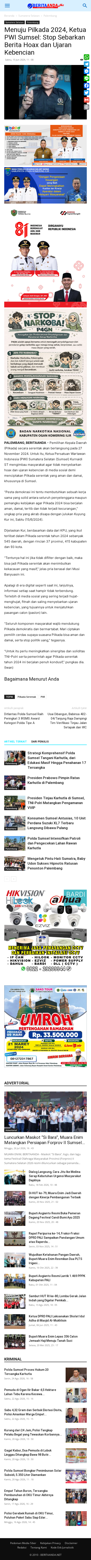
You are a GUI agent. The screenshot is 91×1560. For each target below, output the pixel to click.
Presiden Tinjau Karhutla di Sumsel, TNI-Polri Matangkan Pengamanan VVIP (56, 803)
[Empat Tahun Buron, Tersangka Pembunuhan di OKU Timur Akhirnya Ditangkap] (76, 1496)
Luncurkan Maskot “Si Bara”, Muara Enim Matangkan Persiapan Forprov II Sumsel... (44, 1140)
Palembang (50, 15)
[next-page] (13, 879)
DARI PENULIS (40, 741)
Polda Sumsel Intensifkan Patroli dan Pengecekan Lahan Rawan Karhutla (54, 843)
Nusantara (11, 828)
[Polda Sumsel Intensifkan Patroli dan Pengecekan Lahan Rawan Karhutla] (14, 843)
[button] (7, 5)
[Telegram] (86, 64)
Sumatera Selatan (29, 15)
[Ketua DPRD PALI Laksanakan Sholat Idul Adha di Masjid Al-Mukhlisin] (14, 1321)
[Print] (86, 107)
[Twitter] (86, 92)
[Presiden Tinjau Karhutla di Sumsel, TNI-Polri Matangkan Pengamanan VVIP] (14, 803)
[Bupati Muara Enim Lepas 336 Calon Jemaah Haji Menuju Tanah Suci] (14, 1341)
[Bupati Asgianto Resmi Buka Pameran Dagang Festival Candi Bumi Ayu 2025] (14, 1218)
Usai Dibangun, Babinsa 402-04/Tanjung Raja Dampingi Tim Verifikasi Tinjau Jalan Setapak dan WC (67, 720)
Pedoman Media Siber (23, 1543)
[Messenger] (86, 71)
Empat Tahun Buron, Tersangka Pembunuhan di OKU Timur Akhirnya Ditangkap (28, 1495)
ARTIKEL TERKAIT (15, 741)
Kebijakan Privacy (50, 1543)
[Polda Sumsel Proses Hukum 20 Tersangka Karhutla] (76, 1375)
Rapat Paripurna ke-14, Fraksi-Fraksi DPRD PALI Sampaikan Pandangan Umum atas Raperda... (56, 1238)
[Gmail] (86, 99)
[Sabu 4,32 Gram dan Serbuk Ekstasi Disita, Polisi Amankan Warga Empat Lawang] (76, 1415)
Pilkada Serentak (27, 696)
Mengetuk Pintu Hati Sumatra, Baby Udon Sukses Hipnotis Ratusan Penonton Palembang (56, 863)
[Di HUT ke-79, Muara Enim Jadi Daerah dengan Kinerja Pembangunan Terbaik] (14, 1198)
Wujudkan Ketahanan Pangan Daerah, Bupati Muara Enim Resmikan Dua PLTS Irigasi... (55, 1259)
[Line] (86, 78)
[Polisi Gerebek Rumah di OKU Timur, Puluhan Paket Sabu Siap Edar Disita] (76, 1518)
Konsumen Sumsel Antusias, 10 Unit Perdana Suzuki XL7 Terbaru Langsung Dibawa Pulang (57, 823)
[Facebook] (86, 85)
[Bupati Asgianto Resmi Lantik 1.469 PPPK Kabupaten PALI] (14, 1281)
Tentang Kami (38, 1547)
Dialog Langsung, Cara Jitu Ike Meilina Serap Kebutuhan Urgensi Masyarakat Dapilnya (55, 1176)
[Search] (85, 5)
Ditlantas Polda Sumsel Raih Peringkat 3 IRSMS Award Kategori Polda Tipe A (23, 718)
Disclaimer (71, 1543)
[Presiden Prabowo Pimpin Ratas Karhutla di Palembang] (14, 782)
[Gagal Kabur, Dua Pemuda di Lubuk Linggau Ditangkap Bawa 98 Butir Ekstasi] (76, 1455)
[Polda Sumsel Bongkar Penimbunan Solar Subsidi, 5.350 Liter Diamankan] (76, 1476)
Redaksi (21, 1547)
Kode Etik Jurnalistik (62, 1547)
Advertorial (11, 1130)
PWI (43, 696)
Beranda (9, 15)
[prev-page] (7, 879)
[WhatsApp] (86, 57)
